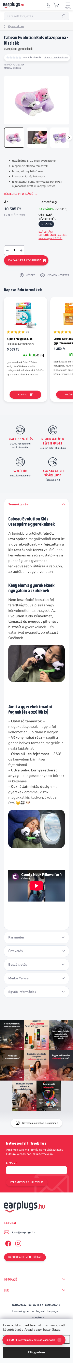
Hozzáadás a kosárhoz (24, 260)
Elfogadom (36, 1352)
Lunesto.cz (37, 1317)
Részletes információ (18, 194)
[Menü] (68, 5)
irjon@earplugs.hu (23, 1232)
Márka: (12, 68)
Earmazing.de (20, 1311)
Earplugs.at (38, 1311)
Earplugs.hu (52, 1305)
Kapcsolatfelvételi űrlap (25, 1257)
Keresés (64, 16)
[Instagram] (17, 1242)
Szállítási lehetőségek (53, 235)
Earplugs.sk (35, 1305)
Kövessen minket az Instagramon (40, 1123)
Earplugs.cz (19, 1305)
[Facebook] (7, 1242)
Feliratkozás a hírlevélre (26, 1182)
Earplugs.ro (54, 1311)
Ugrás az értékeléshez (56, 57)
